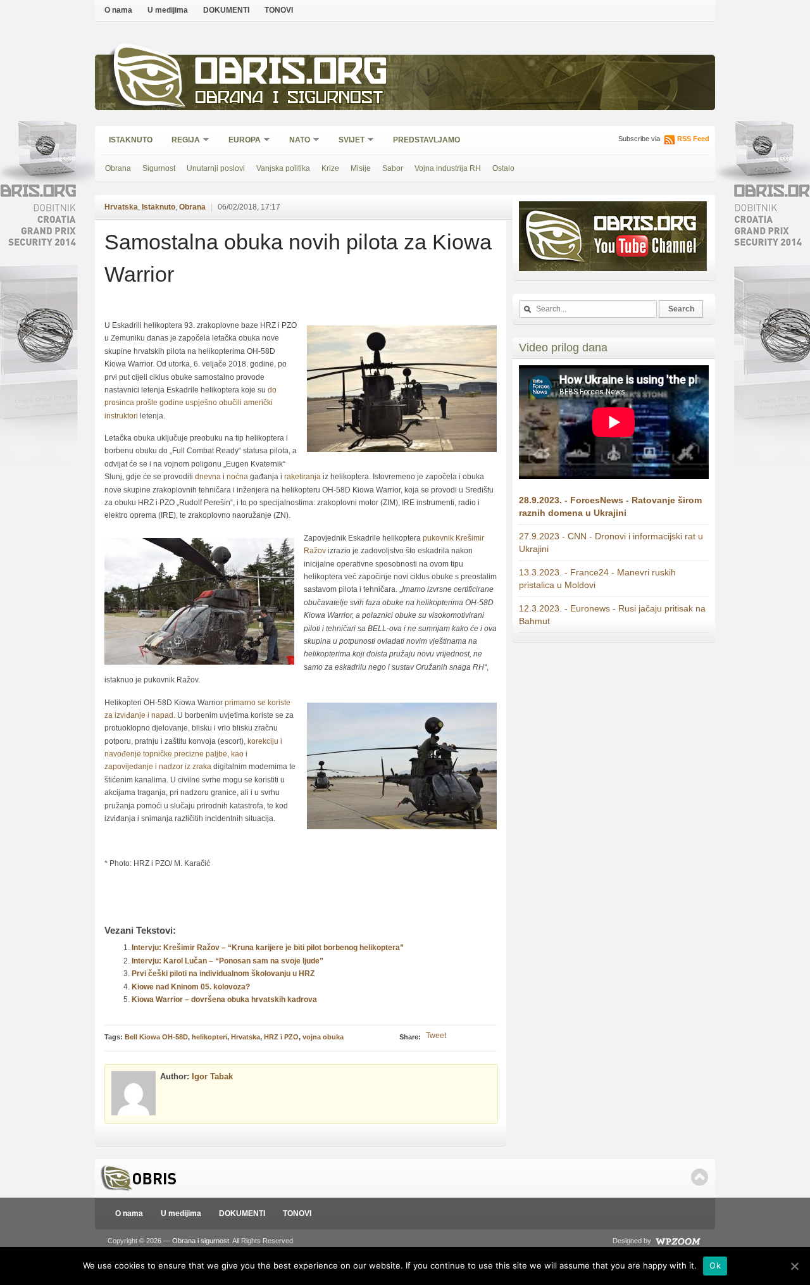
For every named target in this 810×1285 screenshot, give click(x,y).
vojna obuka (323, 1037)
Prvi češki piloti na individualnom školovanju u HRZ (223, 973)
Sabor (392, 168)
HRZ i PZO (281, 1037)
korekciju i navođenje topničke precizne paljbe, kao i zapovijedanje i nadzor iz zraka (193, 754)
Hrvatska (121, 207)
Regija (181, 140)
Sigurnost (158, 168)
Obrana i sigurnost (289, 99)
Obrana (118, 168)
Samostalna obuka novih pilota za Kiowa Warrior (298, 258)
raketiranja (302, 476)
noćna (237, 476)
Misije (361, 168)
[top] (699, 1177)
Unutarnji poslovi (216, 168)
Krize (330, 168)
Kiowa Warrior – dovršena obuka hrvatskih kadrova (224, 999)
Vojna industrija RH (447, 168)
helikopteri (209, 1037)
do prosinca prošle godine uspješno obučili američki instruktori (190, 402)
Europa (240, 140)
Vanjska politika (283, 168)
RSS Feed (693, 138)
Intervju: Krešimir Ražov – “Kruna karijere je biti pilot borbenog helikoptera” (268, 947)
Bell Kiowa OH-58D (156, 1037)
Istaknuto (131, 139)
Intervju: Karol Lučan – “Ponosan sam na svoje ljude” (227, 960)
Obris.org (291, 74)
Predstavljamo (426, 139)
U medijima (167, 10)
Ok (715, 1265)
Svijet (347, 140)
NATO (295, 140)
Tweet (436, 1035)
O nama (118, 10)
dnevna (208, 476)
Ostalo (503, 168)
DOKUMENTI (226, 10)
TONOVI (279, 10)
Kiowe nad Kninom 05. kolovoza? (191, 986)
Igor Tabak (212, 1076)
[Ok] (794, 1266)
